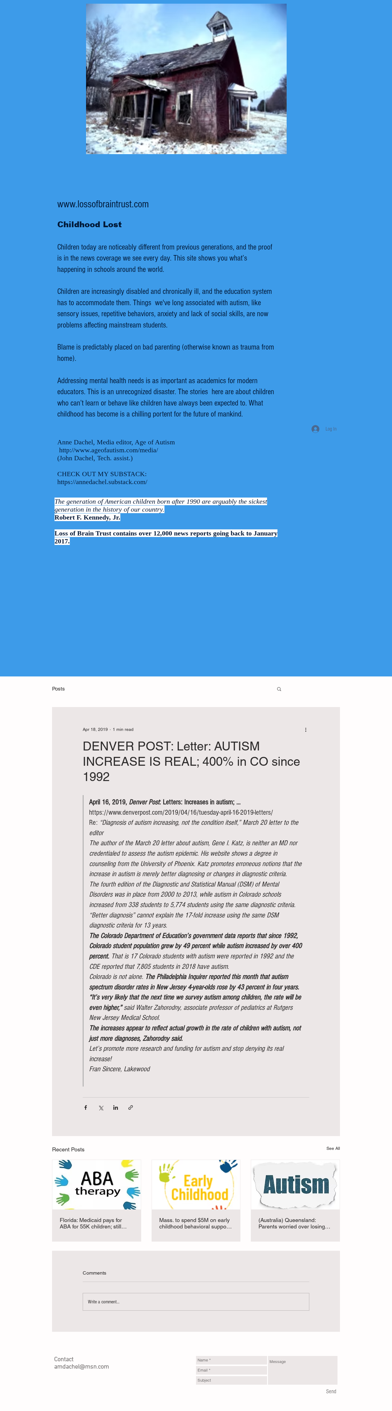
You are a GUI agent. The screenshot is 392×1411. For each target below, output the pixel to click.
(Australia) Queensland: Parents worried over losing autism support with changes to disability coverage (293, 1223)
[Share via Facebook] (86, 1107)
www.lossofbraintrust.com (103, 204)
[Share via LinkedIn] (116, 1107)
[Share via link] (131, 1107)
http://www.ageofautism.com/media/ (108, 450)
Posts (58, 689)
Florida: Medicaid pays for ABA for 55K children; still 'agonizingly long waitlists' (91, 1223)
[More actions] (305, 729)
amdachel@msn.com (81, 1367)
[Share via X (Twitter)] (101, 1107)
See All (333, 1148)
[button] (279, 688)
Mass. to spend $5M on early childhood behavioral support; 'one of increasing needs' (195, 1223)
